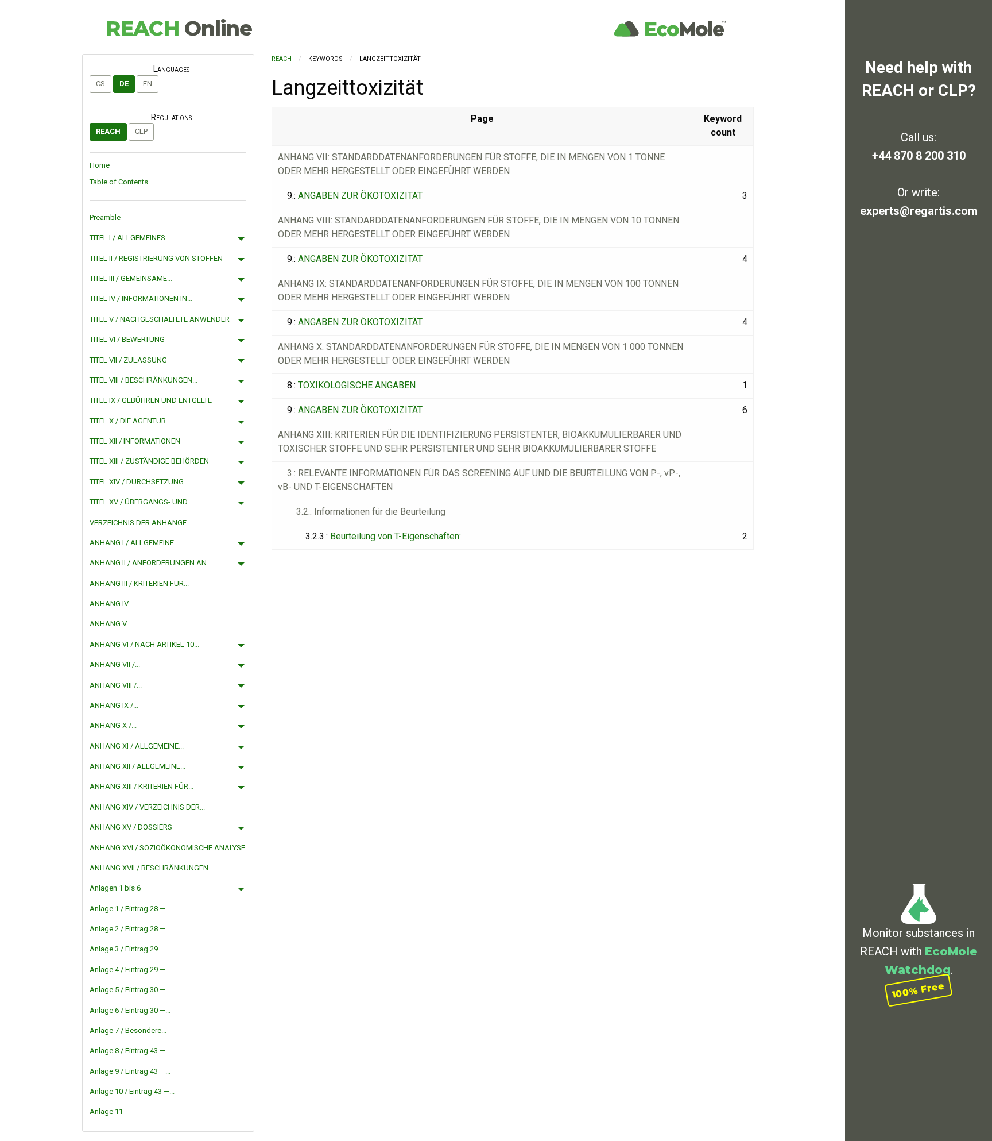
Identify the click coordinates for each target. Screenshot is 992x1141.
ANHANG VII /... (115, 664)
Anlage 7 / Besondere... (128, 1030)
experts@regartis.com (919, 211)
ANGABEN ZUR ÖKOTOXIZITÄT (360, 195)
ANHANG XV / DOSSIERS (131, 827)
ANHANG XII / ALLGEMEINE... (137, 766)
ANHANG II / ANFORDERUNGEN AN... (151, 562)
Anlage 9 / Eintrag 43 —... (130, 1071)
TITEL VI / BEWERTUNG (127, 339)
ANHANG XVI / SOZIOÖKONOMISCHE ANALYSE (167, 847)
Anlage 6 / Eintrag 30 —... (130, 1010)
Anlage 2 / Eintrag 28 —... (130, 928)
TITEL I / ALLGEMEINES (127, 237)
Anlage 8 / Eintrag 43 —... (130, 1050)
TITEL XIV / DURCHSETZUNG (137, 481)
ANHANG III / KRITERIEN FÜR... (139, 583)
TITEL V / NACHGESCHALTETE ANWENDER (160, 319)
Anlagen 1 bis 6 (115, 888)
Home (100, 165)
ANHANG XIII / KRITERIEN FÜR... (141, 786)
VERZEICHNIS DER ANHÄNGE (138, 522)
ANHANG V (108, 623)
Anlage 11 (106, 1111)
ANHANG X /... (113, 725)
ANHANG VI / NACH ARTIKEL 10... (144, 644)
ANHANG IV (109, 603)
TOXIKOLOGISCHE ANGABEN (357, 385)
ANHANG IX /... (114, 705)
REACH (178, 28)
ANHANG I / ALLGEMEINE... (134, 542)
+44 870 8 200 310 (919, 156)
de (124, 83)
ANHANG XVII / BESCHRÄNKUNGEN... (152, 868)
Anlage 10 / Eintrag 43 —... (132, 1091)
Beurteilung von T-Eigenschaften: (395, 536)
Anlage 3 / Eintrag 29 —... (130, 949)
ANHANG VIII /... (116, 685)
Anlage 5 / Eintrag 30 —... (130, 989)
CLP (141, 131)
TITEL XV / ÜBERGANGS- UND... (141, 502)
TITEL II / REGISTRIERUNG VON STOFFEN (156, 258)
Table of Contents (119, 182)
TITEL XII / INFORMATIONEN (135, 441)
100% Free (918, 990)
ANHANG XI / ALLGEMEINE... (137, 746)
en (147, 83)
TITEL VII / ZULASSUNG (128, 360)
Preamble (105, 217)
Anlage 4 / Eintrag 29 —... (130, 969)
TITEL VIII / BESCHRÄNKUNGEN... (143, 380)
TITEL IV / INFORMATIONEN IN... (141, 298)
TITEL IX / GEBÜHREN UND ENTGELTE (151, 400)
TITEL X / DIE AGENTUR (128, 421)
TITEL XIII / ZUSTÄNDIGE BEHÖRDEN (149, 461)
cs (100, 83)
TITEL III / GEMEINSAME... (131, 278)
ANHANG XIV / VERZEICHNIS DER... (147, 807)
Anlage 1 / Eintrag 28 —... (130, 908)
